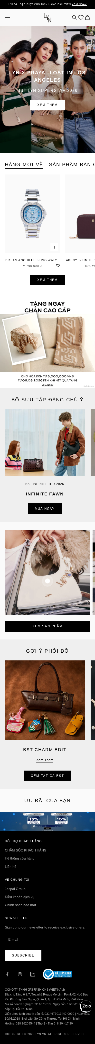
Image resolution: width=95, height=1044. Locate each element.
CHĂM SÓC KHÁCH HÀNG (26, 850)
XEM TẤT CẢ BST (47, 776)
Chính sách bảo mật (20, 905)
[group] (47, 340)
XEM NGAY (79, 4)
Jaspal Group (15, 889)
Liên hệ (10, 867)
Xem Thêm (47, 105)
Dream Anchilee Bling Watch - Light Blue (32, 261)
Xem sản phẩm (47, 626)
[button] (86, 1006)
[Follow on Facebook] (7, 974)
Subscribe (23, 955)
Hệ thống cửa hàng (20, 858)
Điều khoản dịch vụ (19, 897)
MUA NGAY (45, 509)
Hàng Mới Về (24, 164)
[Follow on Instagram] (20, 974)
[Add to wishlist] (58, 265)
